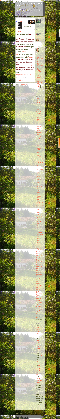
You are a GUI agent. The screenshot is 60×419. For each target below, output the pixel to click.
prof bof (38, 364)
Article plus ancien (32, 83)
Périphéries (38, 340)
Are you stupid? (38, 27)
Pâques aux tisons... (38, 294)
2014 (37, 50)
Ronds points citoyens (39, 125)
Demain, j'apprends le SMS (39, 307)
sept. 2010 (39, 84)
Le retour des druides (39, 227)
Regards (37, 334)
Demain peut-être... (39, 236)
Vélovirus (38, 98)
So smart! (38, 197)
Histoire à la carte (38, 347)
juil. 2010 (39, 86)
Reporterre (38, 335)
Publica (38, 331)
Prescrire (38, 369)
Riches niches (38, 77)
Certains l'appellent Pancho (40, 297)
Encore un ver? (38, 280)
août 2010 (39, 85)
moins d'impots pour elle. (32, 65)
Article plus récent (19, 83)
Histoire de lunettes (38, 289)
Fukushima (39, 362)
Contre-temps (38, 348)
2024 (37, 41)
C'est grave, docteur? (39, 224)
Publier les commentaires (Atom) (23, 84)
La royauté (38, 100)
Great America (38, 349)
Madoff (33, 29)
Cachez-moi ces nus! (39, 242)
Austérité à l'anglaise (39, 62)
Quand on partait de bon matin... (40, 232)
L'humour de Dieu (38, 308)
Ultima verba (37, 256)
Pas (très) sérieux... (38, 295)
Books (37, 361)
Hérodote (37, 342)
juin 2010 (39, 87)
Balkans (40, 371)
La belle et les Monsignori (39, 244)
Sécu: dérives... (39, 64)
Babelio (37, 367)
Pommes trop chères (39, 221)
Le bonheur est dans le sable (40, 234)
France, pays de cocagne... (40, 65)
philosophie (40, 368)
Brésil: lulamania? (39, 83)
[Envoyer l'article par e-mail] (25, 77)
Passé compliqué (38, 130)
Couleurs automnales (39, 57)
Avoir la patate (38, 273)
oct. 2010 (39, 56)
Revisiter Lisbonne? (39, 63)
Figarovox (38, 372)
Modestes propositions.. (39, 310)
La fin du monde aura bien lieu (39, 302)
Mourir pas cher (38, 281)
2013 (37, 51)
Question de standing (39, 231)
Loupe (59, 147)
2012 (37, 52)
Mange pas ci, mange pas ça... (39, 248)
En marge (38, 163)
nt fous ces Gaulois (40, 132)
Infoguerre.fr (37, 333)
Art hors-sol (38, 228)
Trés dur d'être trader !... (40, 78)
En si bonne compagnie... (40, 66)
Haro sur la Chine (39, 72)
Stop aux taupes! (39, 68)
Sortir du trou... (39, 70)
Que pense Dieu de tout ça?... (39, 306)
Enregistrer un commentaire (20, 80)
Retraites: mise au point (40, 61)
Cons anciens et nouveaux (39, 255)
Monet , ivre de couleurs (40, 81)
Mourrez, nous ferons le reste (39, 293)
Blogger (34, 417)
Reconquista (38, 117)
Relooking (38, 240)
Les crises (38, 327)
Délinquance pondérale (39, 101)
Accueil (25, 83)
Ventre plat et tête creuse (39, 290)
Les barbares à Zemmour (39, 266)
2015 (37, 49)
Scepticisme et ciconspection (39, 263)
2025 (37, 40)
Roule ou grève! (38, 103)
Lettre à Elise (37, 260)
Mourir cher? (38, 225)
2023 (37, 42)
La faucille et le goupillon (39, 274)
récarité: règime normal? (39, 270)
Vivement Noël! (38, 279)
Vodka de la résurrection (39, 243)
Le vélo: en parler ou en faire (39, 296)
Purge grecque (38, 268)
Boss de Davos (38, 251)
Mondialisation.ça (38, 350)
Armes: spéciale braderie (39, 265)
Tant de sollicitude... (39, 113)
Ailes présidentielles (39, 107)
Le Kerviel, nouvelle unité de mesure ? (20, 75)
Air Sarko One (38, 311)
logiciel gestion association (19, 413)
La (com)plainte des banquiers (39, 305)
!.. (38, 208)
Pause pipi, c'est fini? (39, 226)
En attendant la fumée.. (39, 298)
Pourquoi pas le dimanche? (39, 261)
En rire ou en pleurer (38, 275)
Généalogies (37, 291)
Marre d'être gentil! (38, 278)
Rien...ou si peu (38, 257)
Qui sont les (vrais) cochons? (39, 309)
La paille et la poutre (39, 136)
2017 (37, 47)
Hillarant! (38, 194)
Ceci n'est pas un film (19, 31)
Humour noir (37, 313)
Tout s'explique (38, 120)
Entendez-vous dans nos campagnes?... (40, 80)
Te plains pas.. (38, 223)
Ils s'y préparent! (38, 258)
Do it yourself (37, 259)
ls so (37, 132)
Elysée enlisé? (38, 128)
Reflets (37, 351)
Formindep (37, 377)
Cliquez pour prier (38, 109)
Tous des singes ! (38, 276)
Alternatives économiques (39, 346)
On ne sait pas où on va (39, 104)
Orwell (39, 370)
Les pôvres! (38, 219)
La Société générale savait (23, 51)
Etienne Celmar (39, 317)
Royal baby (37, 287)
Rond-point (37, 292)
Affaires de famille (39, 69)
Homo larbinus (38, 314)
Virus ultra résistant (39, 102)
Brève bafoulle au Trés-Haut (39, 246)
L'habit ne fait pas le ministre (40, 209)
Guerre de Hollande (38, 300)
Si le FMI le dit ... (39, 76)
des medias (41, 355)
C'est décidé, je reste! (38, 272)
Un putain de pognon (39, 135)
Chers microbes (39, 71)
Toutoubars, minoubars (39, 285)
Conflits (37, 374)
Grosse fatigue (38, 247)
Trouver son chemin (39, 180)
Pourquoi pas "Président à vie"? (40, 170)
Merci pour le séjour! (39, 230)
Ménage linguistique (38, 264)
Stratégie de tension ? (39, 82)
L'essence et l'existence (39, 126)
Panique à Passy (38, 229)
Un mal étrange (38, 262)
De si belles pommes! (39, 238)
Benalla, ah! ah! (38, 123)
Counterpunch (38, 329)
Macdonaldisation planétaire (39, 111)
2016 (37, 48)
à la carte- (39, 365)
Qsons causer (38, 378)
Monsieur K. (20, 21)
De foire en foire (38, 283)
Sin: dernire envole (39, 215)
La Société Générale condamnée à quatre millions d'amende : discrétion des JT (24, 74)
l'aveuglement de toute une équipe (27, 47)
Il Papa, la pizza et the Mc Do (40, 193)
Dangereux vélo (38, 253)
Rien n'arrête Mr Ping (39, 118)
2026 (37, 39)
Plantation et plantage (39, 145)
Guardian (39, 363)
